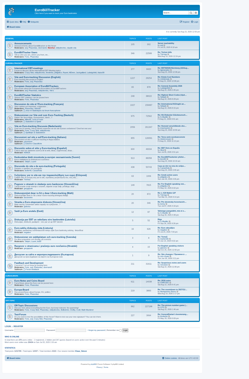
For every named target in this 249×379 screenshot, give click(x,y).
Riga (160, 219)
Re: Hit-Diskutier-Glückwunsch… (172, 115)
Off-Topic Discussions (25, 305)
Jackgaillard (81, 73)
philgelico (58, 73)
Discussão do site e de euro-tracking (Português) (40, 166)
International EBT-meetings (28, 68)
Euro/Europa (12, 276)
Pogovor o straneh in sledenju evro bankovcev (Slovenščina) (46, 184)
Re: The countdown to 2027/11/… (172, 289)
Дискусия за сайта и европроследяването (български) (44, 254)
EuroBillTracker (14, 63)
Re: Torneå (162, 237)
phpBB (93, 364)
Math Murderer (87, 310)
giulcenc (163, 248)
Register (18, 326)
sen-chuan (164, 256)
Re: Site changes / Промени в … (172, 254)
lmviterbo (49, 73)
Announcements (23, 43)
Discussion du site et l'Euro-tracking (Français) (39, 104)
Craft (78, 310)
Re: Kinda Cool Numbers (169, 77)
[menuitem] (22, 22)
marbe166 (164, 239)
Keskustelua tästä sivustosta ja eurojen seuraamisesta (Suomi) (47, 157)
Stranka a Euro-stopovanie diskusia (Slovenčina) (39, 202)
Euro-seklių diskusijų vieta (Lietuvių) (33, 228)
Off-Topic (10, 301)
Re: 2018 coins (164, 281)
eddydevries (61, 48)
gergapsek (28, 188)
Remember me (113, 330)
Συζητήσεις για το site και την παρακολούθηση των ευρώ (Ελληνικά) (50, 175)
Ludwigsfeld (92, 73)
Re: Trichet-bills (165, 52)
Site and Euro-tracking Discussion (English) (37, 77)
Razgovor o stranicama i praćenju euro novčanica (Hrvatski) (45, 246)
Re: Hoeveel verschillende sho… (172, 126)
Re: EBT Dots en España (169, 148)
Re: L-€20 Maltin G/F (167, 193)
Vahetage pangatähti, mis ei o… (172, 211)
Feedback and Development (28, 263)
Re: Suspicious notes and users (172, 263)
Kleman (38, 108)
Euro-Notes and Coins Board (29, 281)
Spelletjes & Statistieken (35, 133)
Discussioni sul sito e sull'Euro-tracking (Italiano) (40, 137)
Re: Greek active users (168, 175)
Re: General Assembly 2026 (170, 86)
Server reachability (166, 43)
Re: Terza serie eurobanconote (171, 137)
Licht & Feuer (37, 119)
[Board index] (20, 11)
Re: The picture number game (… (172, 305)
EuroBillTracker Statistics (27, 95)
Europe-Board (21, 289)
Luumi (33, 162)
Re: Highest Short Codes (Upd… (172, 95)
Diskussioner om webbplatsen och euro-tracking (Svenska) (45, 237)
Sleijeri (27, 162)
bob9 (39, 241)
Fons (27, 57)
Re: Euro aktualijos (166, 228)
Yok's (51, 90)
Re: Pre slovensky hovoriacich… (172, 202)
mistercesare (165, 139)
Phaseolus (33, 48)
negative (27, 232)
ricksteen (164, 265)
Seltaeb (163, 97)
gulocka (27, 206)
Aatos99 (101, 73)
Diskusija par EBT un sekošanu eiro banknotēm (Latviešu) (44, 219)
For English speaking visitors (171, 246)
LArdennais (165, 79)
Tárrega (163, 54)
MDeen (72, 73)
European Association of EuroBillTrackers (36, 86)
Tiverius (27, 179)
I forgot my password (96, 330)
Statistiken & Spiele (33, 122)
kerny (162, 204)
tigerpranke (165, 70)
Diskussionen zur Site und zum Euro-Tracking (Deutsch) (43, 115)
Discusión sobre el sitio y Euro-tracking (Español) (40, 148)
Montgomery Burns (168, 292)
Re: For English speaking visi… (172, 184)
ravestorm (28, 142)
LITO (162, 307)
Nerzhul (51, 48)
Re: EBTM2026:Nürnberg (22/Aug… (173, 68)
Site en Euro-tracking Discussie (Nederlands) (37, 126)
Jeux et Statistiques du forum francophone (43, 110)
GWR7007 (164, 283)
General (10, 38)
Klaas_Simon (81, 351)
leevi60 (163, 159)
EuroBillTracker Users (25, 52)
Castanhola (37, 170)
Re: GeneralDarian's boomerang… (173, 314)
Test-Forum (20, 314)
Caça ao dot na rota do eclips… (172, 166)
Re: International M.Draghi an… (172, 104)
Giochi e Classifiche (34, 144)
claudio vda (71, 48)
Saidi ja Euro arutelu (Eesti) (28, 211)
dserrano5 (42, 48)
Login (8, 326)
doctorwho (28, 197)
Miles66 (28, 119)
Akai (162, 150)
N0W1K (27, 153)
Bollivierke (65, 310)
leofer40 (28, 170)
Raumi (65, 73)
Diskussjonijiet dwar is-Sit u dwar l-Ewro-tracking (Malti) (43, 193)
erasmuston (165, 128)
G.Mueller (164, 117)
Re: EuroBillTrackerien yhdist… (171, 157)
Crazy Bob (29, 73)
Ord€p (72, 310)
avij (26, 48)
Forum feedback (32, 269)
